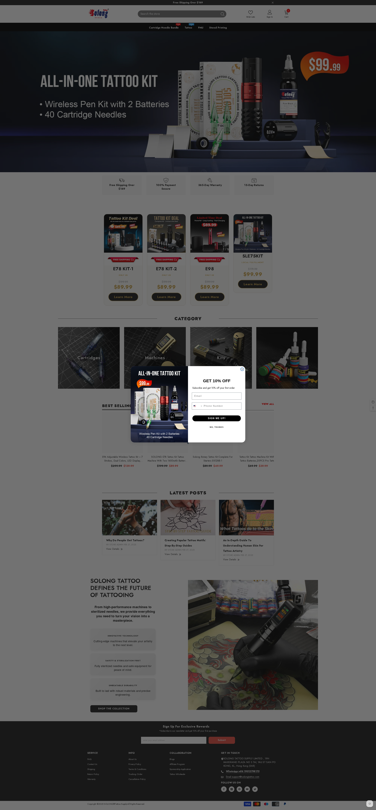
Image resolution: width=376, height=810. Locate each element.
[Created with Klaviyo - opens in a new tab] (188, 443)
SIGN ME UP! (217, 418)
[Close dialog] (242, 369)
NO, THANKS (217, 427)
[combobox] (197, 406)
